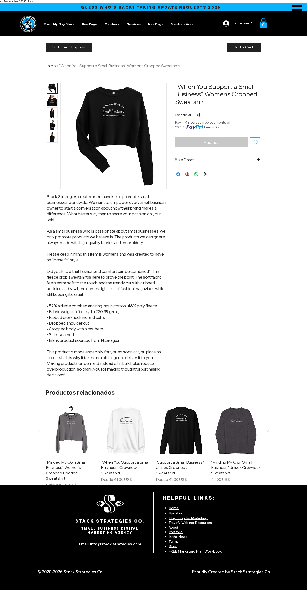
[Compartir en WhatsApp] (196, 174)
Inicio (51, 65)
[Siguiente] (268, 430)
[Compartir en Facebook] (178, 174)
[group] (153, 446)
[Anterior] (39, 430)
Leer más (211, 127)
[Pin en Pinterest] (187, 174)
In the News (178, 537)
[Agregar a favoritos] (255, 142)
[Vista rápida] (71, 430)
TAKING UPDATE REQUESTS (172, 7)
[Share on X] (205, 174)
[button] (297, 10)
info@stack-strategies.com (115, 544)
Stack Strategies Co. (251, 571)
